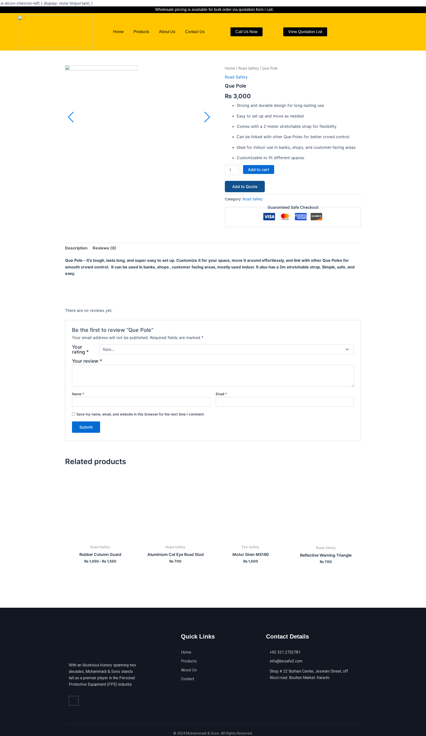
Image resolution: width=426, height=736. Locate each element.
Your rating (80, 349)
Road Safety (248, 68)
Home (118, 32)
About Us (167, 32)
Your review (87, 361)
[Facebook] (74, 701)
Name (78, 394)
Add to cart (258, 169)
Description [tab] (76, 247)
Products (141, 32)
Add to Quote (244, 186)
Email (221, 394)
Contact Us (195, 32)
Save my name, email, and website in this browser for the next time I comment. (140, 414)
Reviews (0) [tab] (104, 247)
